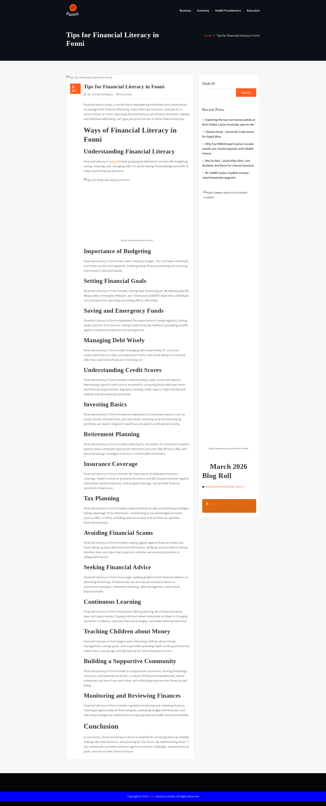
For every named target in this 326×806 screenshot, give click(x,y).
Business (185, 10)
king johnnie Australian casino (224, 486)
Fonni (112, 161)
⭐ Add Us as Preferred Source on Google (228, 506)
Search (208, 83)
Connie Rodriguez (100, 94)
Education (253, 10)
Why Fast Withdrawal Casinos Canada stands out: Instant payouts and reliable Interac (228, 148)
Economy (203, 10)
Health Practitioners (228, 10)
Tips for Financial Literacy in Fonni (238, 35)
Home (208, 35)
